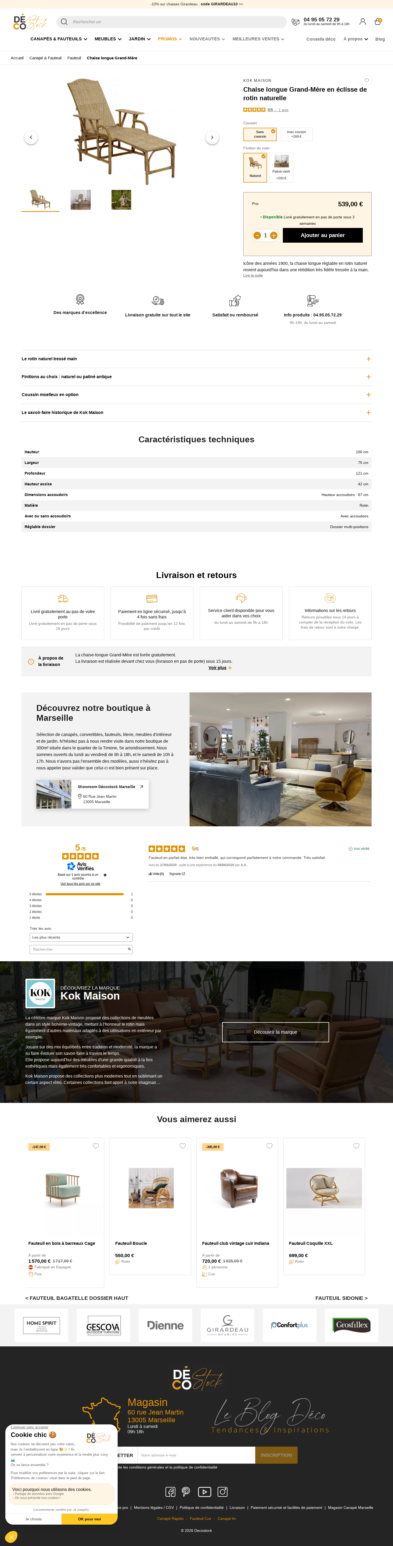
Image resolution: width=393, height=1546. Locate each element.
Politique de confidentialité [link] (202, 1507)
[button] (31, 137)
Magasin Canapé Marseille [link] (350, 1507)
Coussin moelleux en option (50, 394)
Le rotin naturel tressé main (49, 359)
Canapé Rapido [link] (171, 1518)
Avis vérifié (361, 849)
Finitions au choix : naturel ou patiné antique (67, 376)
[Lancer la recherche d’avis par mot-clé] (129, 949)
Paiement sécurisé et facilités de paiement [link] (287, 1507)
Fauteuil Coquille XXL (311, 1243)
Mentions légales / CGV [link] (154, 1507)
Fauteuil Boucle (131, 1243)
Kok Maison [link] (257, 80)
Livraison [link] (238, 1507)
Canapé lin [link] (227, 1518)
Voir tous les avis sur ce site (80, 884)
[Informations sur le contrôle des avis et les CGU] (105, 875)
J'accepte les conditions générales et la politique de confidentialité (161, 1467)
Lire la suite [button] (253, 275)
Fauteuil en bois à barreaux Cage (61, 1243)
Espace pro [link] (119, 1507)
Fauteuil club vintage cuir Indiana (235, 1243)
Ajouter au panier (323, 235)
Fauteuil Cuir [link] (201, 1518)
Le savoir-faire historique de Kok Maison (62, 412)
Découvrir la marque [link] (275, 1032)
